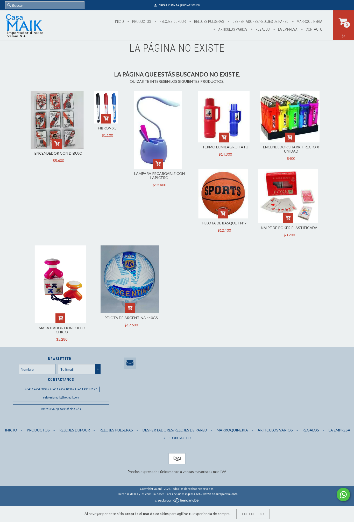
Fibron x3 (107, 128)
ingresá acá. (193, 494)
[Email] (130, 363)
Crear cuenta (169, 5)
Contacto (313, 29)
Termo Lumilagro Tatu (225, 147)
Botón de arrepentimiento (220, 494)
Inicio (119, 21)
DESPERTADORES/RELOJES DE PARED (260, 21)
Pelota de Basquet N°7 (224, 223)
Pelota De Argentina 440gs (131, 317)
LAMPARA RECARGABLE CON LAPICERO (159, 175)
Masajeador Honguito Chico (62, 330)
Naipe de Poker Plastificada (289, 227)
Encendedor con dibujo (58, 153)
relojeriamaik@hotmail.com (61, 397)
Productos (141, 21)
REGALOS (262, 29)
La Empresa (287, 29)
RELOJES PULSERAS (208, 21)
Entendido (253, 514)
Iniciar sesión (190, 5)
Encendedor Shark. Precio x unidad (291, 149)
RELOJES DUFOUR (172, 21)
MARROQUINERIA (309, 21)
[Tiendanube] (177, 502)
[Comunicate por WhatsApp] (343, 494)
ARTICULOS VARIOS (232, 29)
